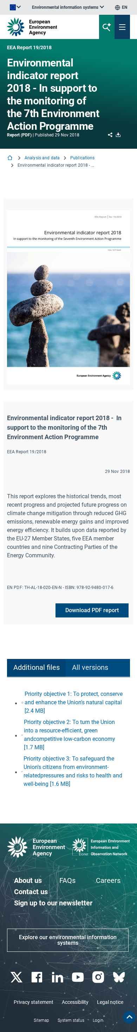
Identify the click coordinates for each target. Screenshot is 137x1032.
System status (71, 1020)
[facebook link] (38, 977)
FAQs (67, 880)
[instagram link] (99, 977)
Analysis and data (42, 157)
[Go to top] (129, 1017)
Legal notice (110, 1002)
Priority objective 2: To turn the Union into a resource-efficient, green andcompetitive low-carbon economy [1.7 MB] (69, 735)
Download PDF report (92, 610)
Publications (82, 157)
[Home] (10, 158)
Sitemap (41, 1020)
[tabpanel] (68, 739)
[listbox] (68, 7)
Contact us (31, 891)
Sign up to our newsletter (53, 903)
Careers (108, 880)
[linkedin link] (58, 977)
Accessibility (75, 1002)
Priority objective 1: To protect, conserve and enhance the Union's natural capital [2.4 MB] (74, 702)
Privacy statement (33, 1002)
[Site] (46, 27)
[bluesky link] (120, 977)
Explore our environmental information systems (68, 940)
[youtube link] (79, 977)
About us (28, 880)
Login (98, 1020)
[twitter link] (17, 977)
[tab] (36, 668)
